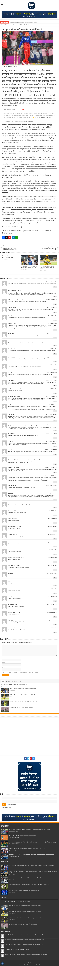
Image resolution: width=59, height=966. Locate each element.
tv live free (10, 620)
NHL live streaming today (14, 290)
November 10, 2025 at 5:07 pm (51, 467)
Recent (3, 681)
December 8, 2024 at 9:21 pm (51, 299)
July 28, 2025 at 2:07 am (52, 348)
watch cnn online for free (14, 526)
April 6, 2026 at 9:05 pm (52, 526)
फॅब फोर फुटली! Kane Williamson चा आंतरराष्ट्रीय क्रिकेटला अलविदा (10, 256)
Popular (8, 681)
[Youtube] (31, 758)
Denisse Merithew (12, 282)
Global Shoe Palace (13, 510)
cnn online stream (12, 534)
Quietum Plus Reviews (13, 467)
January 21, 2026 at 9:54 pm (51, 502)
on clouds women (12, 604)
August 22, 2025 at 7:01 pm (51, 441)
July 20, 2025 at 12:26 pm (52, 333)
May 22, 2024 (30, 121)
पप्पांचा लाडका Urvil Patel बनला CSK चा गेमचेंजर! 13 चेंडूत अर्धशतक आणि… (23, 701)
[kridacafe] (29, 5)
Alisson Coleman (12, 323)
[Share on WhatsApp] (16, 237)
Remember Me (12, 804)
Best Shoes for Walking (14, 565)
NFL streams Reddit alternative (16, 299)
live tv (9, 581)
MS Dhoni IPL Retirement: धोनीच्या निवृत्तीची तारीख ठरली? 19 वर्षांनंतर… (23, 22)
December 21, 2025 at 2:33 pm (51, 493)
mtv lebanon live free (13, 549)
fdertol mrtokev (12, 485)
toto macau (11, 414)
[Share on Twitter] (6, 237)
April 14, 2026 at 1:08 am (52, 588)
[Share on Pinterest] (9, 237)
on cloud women (12, 589)
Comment (4, 644)
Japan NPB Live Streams (14, 396)
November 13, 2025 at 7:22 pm (51, 475)
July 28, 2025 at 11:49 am (52, 357)
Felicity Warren (12, 341)
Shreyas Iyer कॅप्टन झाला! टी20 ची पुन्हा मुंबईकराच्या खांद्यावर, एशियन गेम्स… (29, 266)
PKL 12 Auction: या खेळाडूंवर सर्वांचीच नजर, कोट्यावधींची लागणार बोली (24, 890)
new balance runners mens (14, 596)
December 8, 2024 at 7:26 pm (51, 290)
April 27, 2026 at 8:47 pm (52, 604)
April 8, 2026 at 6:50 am (52, 549)
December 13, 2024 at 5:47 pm (51, 307)
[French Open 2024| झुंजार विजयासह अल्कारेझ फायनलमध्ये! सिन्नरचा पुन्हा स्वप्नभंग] (4, 850)
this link (10, 449)
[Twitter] (28, 758)
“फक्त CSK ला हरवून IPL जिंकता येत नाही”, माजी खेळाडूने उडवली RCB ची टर (48, 247)
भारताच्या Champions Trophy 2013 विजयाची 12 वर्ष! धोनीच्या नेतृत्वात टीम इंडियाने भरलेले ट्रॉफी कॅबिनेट (31, 854)
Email (3, 662)
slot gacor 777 (11, 441)
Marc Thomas (11, 357)
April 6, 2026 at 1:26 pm (52, 510)
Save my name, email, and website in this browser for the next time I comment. (20, 672)
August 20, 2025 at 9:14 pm (51, 414)
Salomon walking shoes (14, 612)
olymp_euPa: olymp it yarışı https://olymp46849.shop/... (17, 949)
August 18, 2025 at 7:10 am (51, 372)
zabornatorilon (12, 503)
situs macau (11, 380)
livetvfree (10, 573)
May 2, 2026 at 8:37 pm (52, 627)
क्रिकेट (6, 24)
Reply (55, 286)
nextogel (10, 475)
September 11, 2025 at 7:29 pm (51, 449)
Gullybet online (12, 307)
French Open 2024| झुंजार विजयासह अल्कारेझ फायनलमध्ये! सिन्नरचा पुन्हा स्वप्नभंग (27, 848)
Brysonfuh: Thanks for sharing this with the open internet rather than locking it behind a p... (25, 934)
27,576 (17, 843)
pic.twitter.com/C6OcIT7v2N (43, 117)
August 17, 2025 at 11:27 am (51, 364)
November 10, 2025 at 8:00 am (51, 457)
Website (3, 667)
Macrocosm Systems (44, 964)
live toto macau (12, 372)
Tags (19, 681)
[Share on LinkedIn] (13, 237)
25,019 (17, 850)
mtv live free (11, 542)
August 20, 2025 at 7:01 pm (51, 404)
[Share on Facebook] (3, 237)
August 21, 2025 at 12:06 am (51, 423)
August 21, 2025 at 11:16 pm (51, 433)
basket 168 (10, 365)
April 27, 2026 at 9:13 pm (52, 612)
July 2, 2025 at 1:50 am (52, 315)
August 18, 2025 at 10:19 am (51, 380)
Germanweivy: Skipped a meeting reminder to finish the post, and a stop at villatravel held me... (26, 954)
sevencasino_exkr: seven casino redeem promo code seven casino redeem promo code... (24, 939)
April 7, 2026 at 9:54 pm (52, 542)
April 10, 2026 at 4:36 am (52, 573)
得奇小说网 (10, 493)
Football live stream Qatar (14, 424)
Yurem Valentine (12, 348)
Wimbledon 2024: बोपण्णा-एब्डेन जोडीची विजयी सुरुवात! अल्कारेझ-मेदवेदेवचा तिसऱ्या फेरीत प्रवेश (29, 884)
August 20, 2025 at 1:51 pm (51, 396)
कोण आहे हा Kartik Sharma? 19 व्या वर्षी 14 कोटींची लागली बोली (21, 707)
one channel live (12, 628)
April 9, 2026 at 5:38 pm (52, 565)
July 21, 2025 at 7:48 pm (52, 340)
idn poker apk (11, 433)
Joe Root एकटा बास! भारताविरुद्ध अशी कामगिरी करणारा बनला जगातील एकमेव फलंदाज (27, 878)
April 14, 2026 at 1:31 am (52, 596)
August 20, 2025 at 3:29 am (51, 388)
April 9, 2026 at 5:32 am (52, 557)
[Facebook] (25, 758)
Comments (14, 681)
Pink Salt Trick (11, 458)
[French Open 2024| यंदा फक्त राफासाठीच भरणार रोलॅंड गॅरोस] (4, 837)
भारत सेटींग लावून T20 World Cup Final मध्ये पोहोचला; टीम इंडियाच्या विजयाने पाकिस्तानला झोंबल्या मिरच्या (31, 865)
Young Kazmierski (12, 315)
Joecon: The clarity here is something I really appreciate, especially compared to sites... (24, 944)
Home (2, 24)
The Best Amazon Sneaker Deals (16, 557)
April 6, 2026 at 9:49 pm (52, 534)
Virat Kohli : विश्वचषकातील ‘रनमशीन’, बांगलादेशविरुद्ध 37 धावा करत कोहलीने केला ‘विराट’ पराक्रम (29, 829)
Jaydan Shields (11, 333)
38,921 (17, 831)
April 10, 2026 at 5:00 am (52, 581)
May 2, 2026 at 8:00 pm (52, 620)
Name (3, 657)
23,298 (17, 856)
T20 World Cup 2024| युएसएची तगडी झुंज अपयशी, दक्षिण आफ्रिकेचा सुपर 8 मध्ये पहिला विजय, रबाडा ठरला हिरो (32, 842)
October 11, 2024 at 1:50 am (51, 281)
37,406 (17, 837)
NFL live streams (12, 404)
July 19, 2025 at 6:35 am (52, 323)
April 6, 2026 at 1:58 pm (52, 518)
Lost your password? (6, 807)
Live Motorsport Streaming (15, 388)
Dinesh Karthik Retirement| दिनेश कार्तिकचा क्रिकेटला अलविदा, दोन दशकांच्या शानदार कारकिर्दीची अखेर (11, 247)
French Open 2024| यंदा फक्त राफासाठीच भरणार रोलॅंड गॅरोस (22, 836)
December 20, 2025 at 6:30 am (51, 485)
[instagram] (33, 758)
